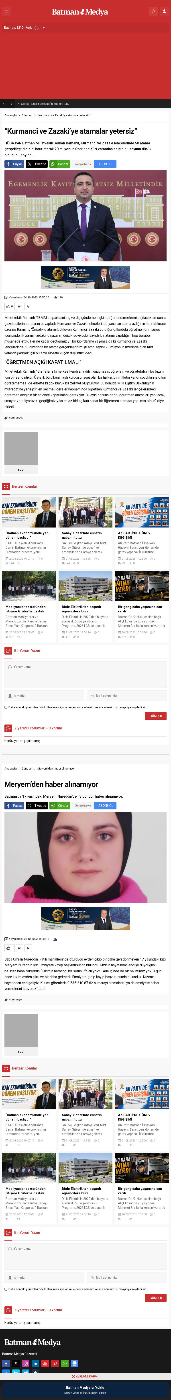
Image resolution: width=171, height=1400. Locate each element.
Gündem (27, 115)
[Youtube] (45, 1363)
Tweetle (40, 164)
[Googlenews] (74, 1363)
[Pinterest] (55, 1363)
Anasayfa (10, 115)
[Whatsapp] (65, 1363)
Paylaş (17, 164)
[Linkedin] (35, 1363)
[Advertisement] (85, 66)
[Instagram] (25, 1363)
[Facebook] (6, 1363)
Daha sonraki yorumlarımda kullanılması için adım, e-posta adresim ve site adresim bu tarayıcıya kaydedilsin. (77, 707)
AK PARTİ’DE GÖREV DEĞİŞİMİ (40, 103)
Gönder (63, 164)
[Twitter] (16, 1363)
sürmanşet (16, 417)
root (21, 469)
